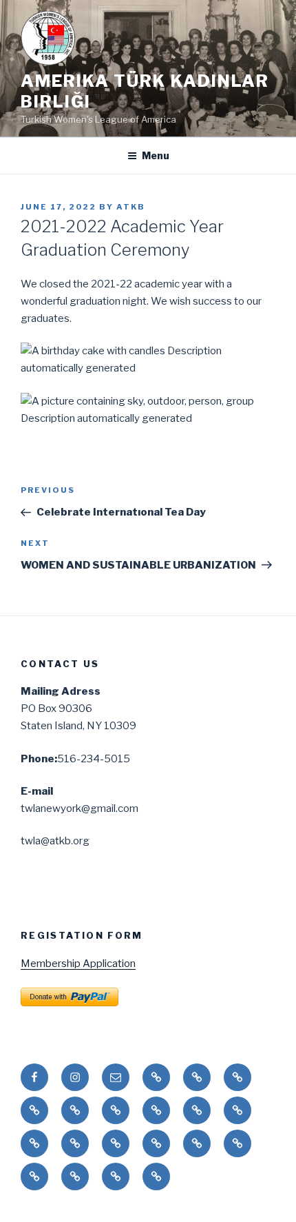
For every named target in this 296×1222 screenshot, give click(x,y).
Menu (155, 155)
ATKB (130, 207)
